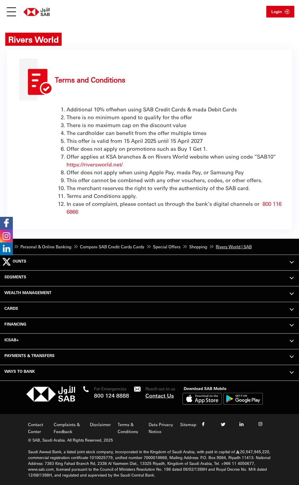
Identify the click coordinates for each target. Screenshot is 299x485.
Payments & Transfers (29, 355)
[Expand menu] (292, 261)
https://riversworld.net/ (95, 164)
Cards (11, 308)
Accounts (15, 261)
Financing (15, 323)
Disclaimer (100, 424)
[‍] (50, 400)
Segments (15, 276)
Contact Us (159, 395)
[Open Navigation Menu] (11, 11)
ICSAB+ (11, 339)
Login (276, 11)
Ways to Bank (19, 371)
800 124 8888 (111, 395)
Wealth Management (27, 292)
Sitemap (188, 424)
